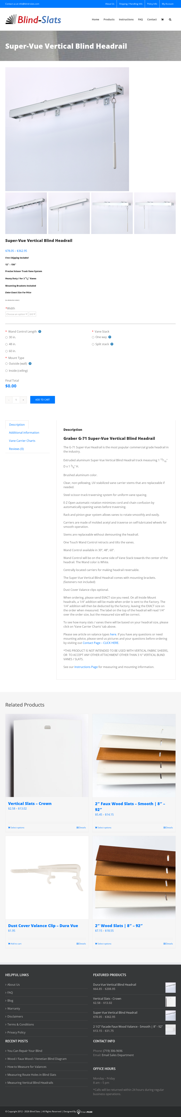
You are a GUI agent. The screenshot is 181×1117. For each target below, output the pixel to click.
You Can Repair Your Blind (24, 1051)
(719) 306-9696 (112, 1051)
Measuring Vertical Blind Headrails (30, 1083)
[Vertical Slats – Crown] (47, 755)
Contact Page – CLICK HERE (100, 643)
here (113, 634)
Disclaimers (15, 1016)
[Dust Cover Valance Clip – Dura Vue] (47, 877)
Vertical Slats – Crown (30, 803)
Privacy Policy (16, 1032)
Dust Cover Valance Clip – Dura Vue (43, 925)
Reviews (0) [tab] (16, 449)
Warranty (13, 1008)
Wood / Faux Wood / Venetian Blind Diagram (37, 1059)
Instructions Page (86, 667)
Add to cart (42, 399)
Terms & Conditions (20, 1024)
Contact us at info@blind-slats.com (22, 3)
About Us (13, 985)
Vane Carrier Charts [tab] (22, 441)
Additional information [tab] (24, 433)
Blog (10, 1000)
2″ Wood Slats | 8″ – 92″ (119, 925)
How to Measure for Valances (26, 1067)
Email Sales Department (118, 1055)
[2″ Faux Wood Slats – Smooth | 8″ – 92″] (134, 755)
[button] (170, 19)
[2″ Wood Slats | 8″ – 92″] (134, 877)
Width (10, 308)
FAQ (10, 993)
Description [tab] (17, 425)
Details (82, 827)
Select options (17, 827)
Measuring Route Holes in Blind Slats (31, 1075)
